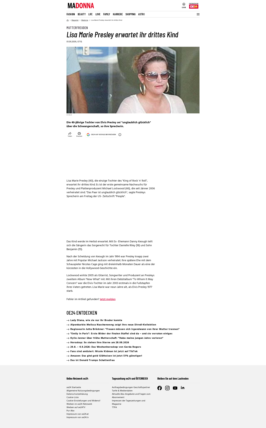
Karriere (118, 14)
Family (106, 14)
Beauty (82, 14)
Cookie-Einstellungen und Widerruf (83, 401)
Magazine (75, 20)
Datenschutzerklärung (77, 394)
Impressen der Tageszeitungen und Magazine (128, 402)
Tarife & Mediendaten (122, 391)
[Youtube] (175, 388)
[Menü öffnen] (198, 14)
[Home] (67, 20)
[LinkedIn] (183, 388)
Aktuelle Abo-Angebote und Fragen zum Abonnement (131, 395)
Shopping (130, 14)
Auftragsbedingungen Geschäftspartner (131, 387)
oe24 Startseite (73, 387)
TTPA (114, 407)
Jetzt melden (108, 299)
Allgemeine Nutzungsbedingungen (83, 391)
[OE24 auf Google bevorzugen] (120, 134)
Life (90, 14)
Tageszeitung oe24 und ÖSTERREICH (130, 378)
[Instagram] (167, 388)
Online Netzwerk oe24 (77, 378)
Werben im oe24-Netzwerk (79, 404)
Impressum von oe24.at (77, 414)
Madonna (84, 20)
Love (98, 14)
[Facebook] (159, 388)
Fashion (70, 14)
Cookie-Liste (72, 397)
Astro (141, 14)
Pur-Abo (70, 411)
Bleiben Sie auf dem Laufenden (173, 378)
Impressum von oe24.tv (77, 417)
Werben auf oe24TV (75, 407)
